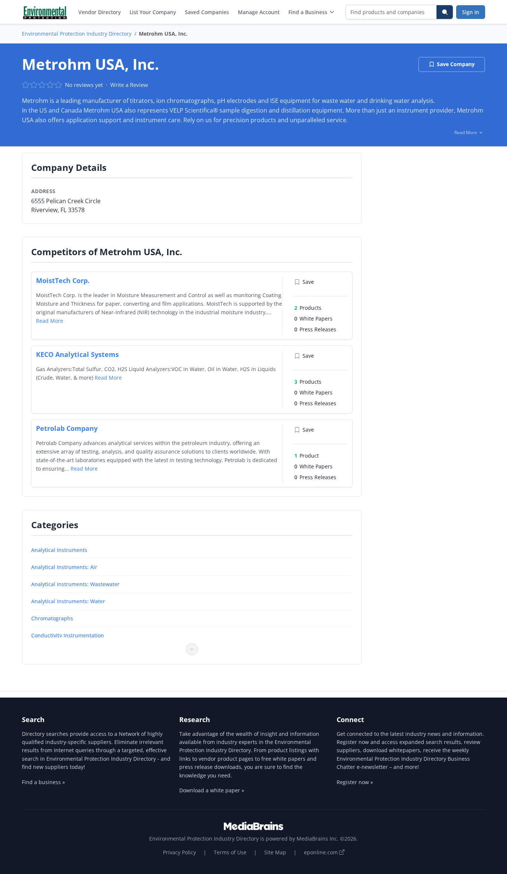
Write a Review (129, 84)
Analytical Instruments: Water (68, 601)
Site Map (275, 852)
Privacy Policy (179, 852)
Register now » (355, 782)
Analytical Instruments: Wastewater (75, 584)
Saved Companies (207, 12)
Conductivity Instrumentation (67, 635)
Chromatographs (52, 618)
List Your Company (153, 12)
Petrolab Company (67, 428)
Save (308, 281)
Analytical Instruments (59, 549)
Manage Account (258, 12)
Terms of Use (230, 852)
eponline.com (321, 852)
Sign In (470, 12)
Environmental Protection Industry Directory (76, 33)
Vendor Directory (99, 12)
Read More (49, 320)
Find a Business (307, 12)
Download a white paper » (211, 790)
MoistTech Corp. (62, 280)
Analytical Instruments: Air (64, 567)
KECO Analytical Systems (77, 354)
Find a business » (43, 782)
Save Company (456, 64)
